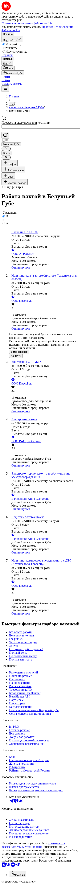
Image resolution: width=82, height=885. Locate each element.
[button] (6, 76)
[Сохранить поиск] (5, 135)
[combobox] (19, 126)
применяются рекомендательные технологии (33, 845)
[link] (8, 68)
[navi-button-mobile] (5, 88)
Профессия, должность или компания (26, 122)
